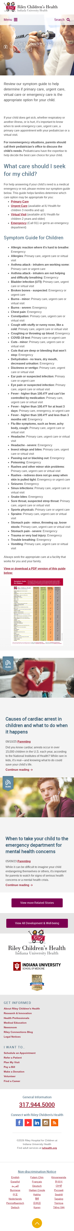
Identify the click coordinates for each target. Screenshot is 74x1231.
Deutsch (37, 1185)
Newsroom (10, 1027)
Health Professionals (16, 1018)
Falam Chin (36, 1177)
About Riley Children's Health (22, 1008)
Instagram (45, 1122)
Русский (58, 1190)
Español (15, 1181)
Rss (54, 1122)
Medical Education (15, 1022)
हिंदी (37, 1198)
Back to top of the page (37, 1223)
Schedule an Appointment (20, 1053)
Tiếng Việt (58, 1207)
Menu (8, 19)
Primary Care (20, 201)
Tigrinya (58, 1203)
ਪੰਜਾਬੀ (59, 1185)
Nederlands (15, 1198)
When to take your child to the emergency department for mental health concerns (37, 845)
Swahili (59, 1194)
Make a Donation (14, 1071)
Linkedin (37, 1122)
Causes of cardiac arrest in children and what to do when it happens (37, 725)
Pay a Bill (9, 1067)
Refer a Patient (13, 1057)
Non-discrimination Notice (37, 1171)
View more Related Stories (37, 903)
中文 (15, 1194)
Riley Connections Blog (18, 1032)
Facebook (19, 1122)
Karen (37, 1207)
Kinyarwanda (58, 1177)
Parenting (24, 741)
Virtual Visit (18, 214)
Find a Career (12, 1081)
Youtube (28, 1122)
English (15, 1177)
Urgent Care (19, 205)
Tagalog (58, 1198)
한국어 (59, 1181)
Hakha (37, 1194)
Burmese (15, 1190)
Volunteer (9, 1076)
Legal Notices (12, 1036)
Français (37, 1181)
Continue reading (17, 769)
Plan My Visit (12, 1062)
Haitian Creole (37, 1190)
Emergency (19, 223)
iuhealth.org (49, 1147)
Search (59, 19)
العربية (15, 1185)
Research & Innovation (18, 1013)
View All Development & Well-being (37, 923)
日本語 (37, 1203)
